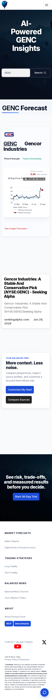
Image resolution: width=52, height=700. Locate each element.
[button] (16, 228)
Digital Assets (11, 547)
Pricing (15, 616)
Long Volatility (11, 566)
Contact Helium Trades (19, 642)
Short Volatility (11, 572)
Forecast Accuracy (27, 547)
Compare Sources (19, 399)
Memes (14, 598)
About (7, 616)
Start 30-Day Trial (26, 496)
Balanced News (12, 591)
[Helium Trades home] (14, 0)
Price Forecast (12, 158)
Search (38, 72)
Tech (7, 598)
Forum (23, 616)
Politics (23, 598)
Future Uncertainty (32, 158)
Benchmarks (22, 623)
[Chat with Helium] (44, 692)
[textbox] (16, 73)
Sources (24, 591)
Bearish (15, 541)
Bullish (8, 541)
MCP (8, 623)
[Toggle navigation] (46, 5)
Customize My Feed (20, 389)
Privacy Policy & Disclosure (17, 659)
